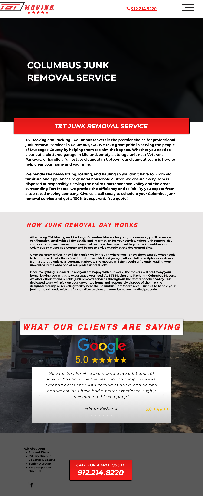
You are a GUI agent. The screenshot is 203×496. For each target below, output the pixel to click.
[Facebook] (31, 485)
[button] (188, 7)
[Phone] (128, 8)
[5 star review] (91, 415)
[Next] (163, 395)
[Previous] (39, 395)
